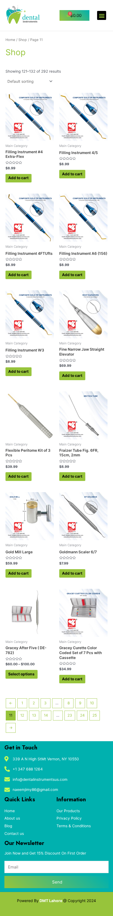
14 (46, 715)
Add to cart (18, 178)
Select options (21, 674)
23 (69, 715)
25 (94, 715)
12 (22, 715)
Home (10, 40)
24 (82, 715)
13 (34, 715)
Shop (22, 40)
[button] (101, 15)
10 (92, 703)
